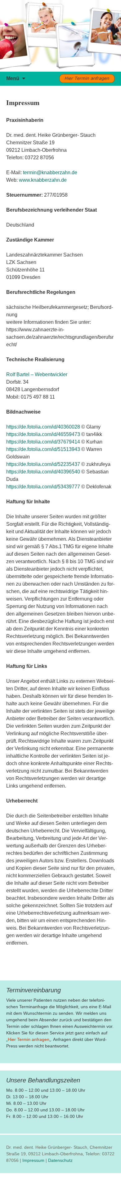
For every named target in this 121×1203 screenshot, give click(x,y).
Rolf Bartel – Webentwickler (36, 374)
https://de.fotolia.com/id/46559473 (43, 434)
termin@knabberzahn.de (50, 172)
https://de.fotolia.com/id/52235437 (43, 464)
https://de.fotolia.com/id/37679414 (43, 441)
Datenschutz (60, 1160)
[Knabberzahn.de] (60, 36)
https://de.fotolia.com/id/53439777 (43, 486)
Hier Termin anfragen (28, 1039)
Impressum (33, 1160)
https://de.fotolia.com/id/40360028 (43, 426)
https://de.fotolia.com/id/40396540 (43, 471)
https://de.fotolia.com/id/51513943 (43, 449)
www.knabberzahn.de (43, 180)
